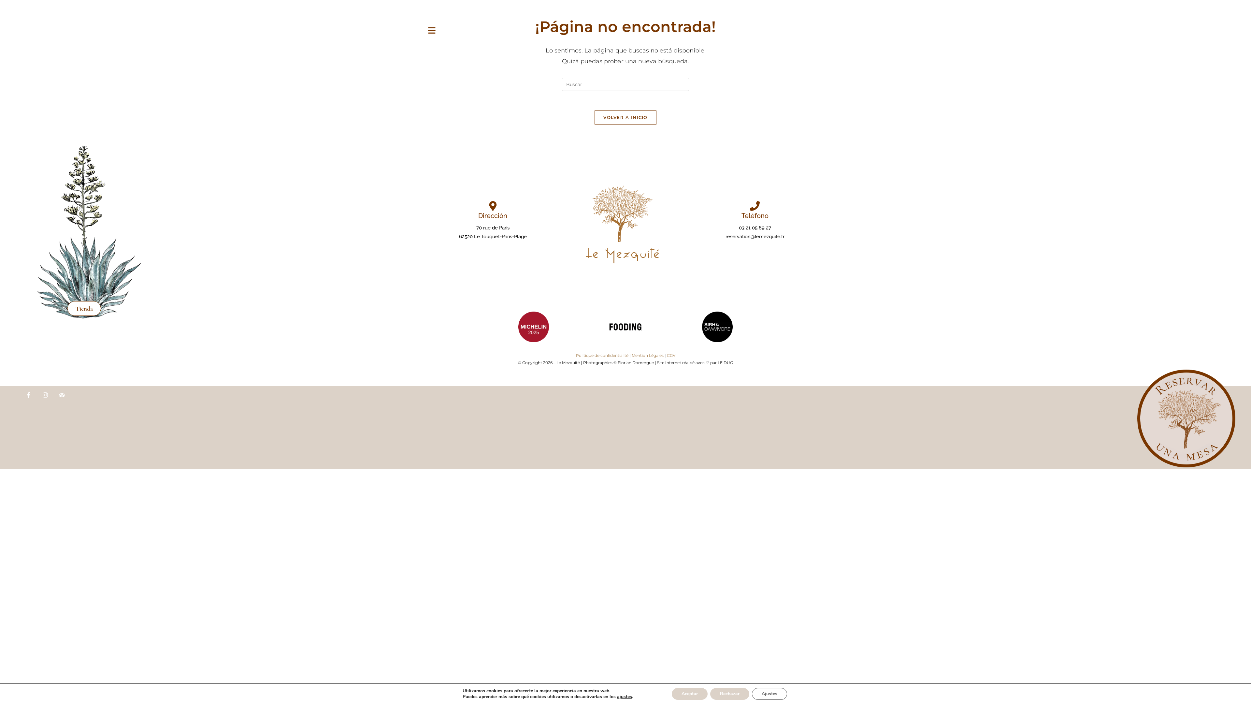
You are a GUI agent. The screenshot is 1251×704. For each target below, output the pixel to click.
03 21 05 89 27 (755, 228)
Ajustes (769, 694)
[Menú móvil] (432, 31)
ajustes (624, 697)
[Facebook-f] (29, 395)
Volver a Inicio (625, 117)
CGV (671, 355)
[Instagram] (45, 395)
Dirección (492, 216)
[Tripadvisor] (62, 395)
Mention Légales (648, 355)
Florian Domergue (636, 362)
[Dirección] (493, 206)
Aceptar (690, 694)
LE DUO (725, 362)
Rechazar (730, 694)
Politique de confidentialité (602, 355)
